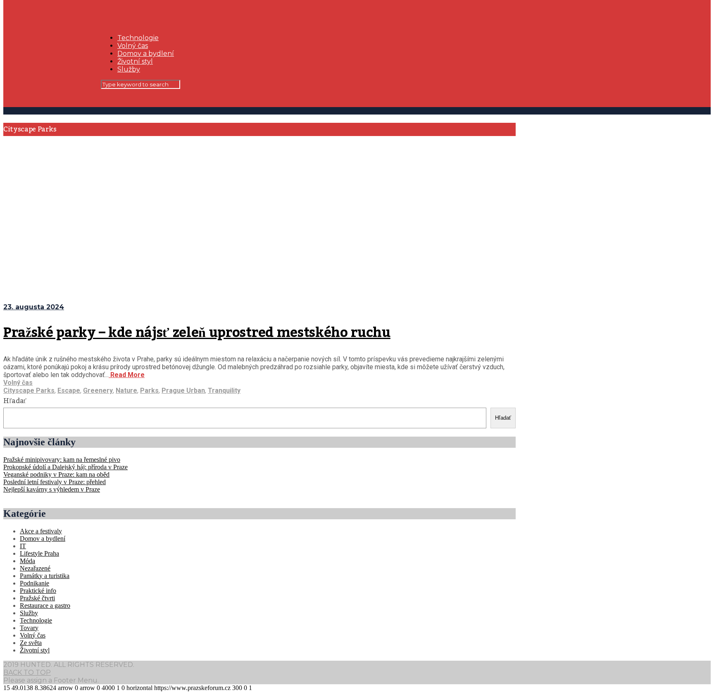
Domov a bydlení (145, 53)
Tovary (29, 627)
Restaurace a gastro (45, 605)
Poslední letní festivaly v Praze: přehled (54, 481)
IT (23, 545)
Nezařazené (35, 568)
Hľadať (14, 401)
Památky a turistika (44, 575)
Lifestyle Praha (39, 553)
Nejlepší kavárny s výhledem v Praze (51, 489)
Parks (149, 390)
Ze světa (31, 642)
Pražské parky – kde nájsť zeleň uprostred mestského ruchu (196, 333)
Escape (68, 390)
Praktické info (38, 590)
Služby (128, 69)
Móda (27, 560)
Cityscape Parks (29, 390)
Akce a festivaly (41, 531)
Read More (127, 375)
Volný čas (132, 46)
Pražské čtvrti (37, 598)
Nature (126, 390)
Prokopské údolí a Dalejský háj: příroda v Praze (65, 466)
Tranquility (224, 390)
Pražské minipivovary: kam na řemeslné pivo (61, 459)
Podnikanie (34, 583)
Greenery (98, 390)
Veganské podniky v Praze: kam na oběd (56, 474)
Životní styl (135, 61)
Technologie (138, 38)
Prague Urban (183, 390)
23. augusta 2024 (33, 307)
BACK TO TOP (27, 672)
